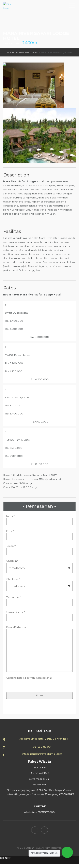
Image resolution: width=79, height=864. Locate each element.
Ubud (35, 52)
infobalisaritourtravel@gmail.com (42, 753)
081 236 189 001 (42, 746)
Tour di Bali (39, 767)
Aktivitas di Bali (40, 773)
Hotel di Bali (22, 52)
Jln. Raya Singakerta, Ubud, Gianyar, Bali (43, 738)
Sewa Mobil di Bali (39, 778)
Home (10, 52)
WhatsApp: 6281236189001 (40, 812)
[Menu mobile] (72, 6)
